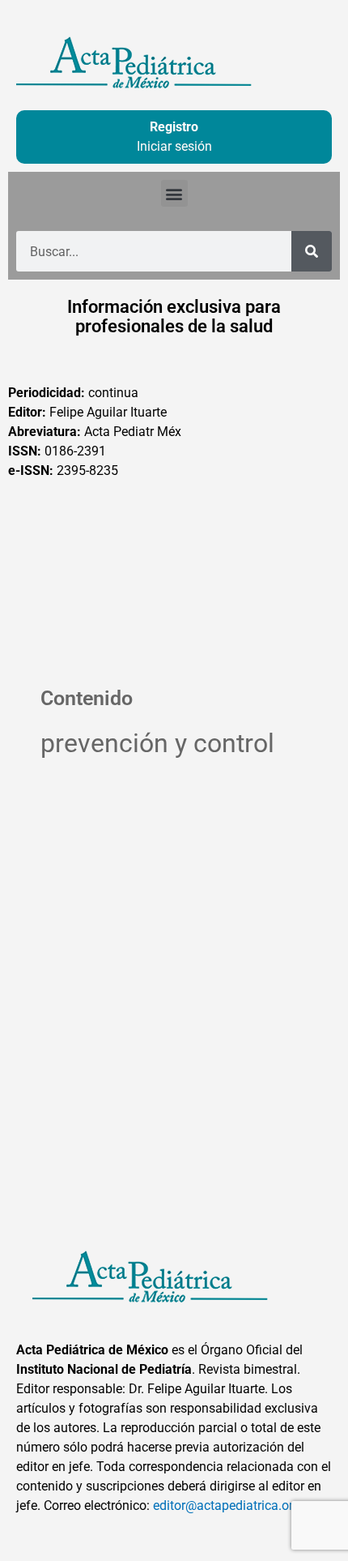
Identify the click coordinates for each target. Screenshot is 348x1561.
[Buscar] (311, 251)
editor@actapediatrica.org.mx (237, 1505)
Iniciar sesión (174, 146)
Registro (174, 127)
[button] (174, 193)
